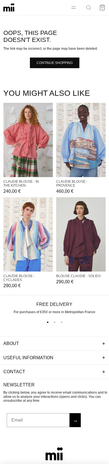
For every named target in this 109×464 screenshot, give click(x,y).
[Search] (88, 7)
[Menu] (73, 7)
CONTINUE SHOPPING (55, 63)
